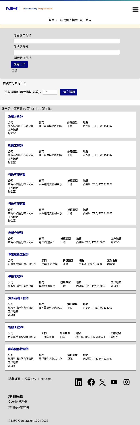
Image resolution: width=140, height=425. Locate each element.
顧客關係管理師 (18, 349)
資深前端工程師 (18, 298)
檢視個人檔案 (69, 20)
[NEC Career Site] (29, 8)
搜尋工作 (30, 378)
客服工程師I (16, 327)
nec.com (45, 378)
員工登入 (86, 20)
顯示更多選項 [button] (22, 57)
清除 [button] (14, 70)
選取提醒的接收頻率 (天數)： (23, 91)
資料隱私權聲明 (18, 407)
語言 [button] (51, 20)
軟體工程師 (15, 145)
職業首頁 (14, 378)
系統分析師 (15, 116)
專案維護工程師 (18, 254)
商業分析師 (15, 232)
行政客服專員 (17, 174)
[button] (116, 10)
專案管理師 (15, 276)
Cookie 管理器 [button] (17, 401)
